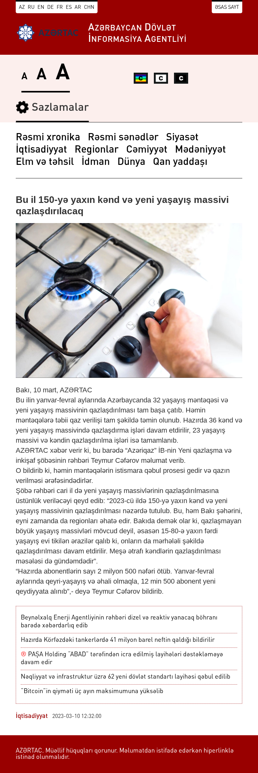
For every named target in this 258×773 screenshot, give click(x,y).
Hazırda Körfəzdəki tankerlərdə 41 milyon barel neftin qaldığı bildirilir (118, 640)
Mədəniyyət (200, 150)
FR (60, 7)
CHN (89, 7)
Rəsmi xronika (48, 138)
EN (40, 7)
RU (31, 7)
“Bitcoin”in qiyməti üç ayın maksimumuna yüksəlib (92, 691)
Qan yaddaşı (180, 162)
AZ (22, 7)
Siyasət (182, 138)
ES (69, 7)
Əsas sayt (227, 7)
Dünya (131, 162)
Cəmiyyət (146, 150)
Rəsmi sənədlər (123, 138)
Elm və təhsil (45, 162)
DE (50, 7)
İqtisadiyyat (41, 150)
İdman (95, 162)
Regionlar (97, 150)
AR (78, 7)
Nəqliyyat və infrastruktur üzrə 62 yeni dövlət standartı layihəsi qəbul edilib (125, 677)
